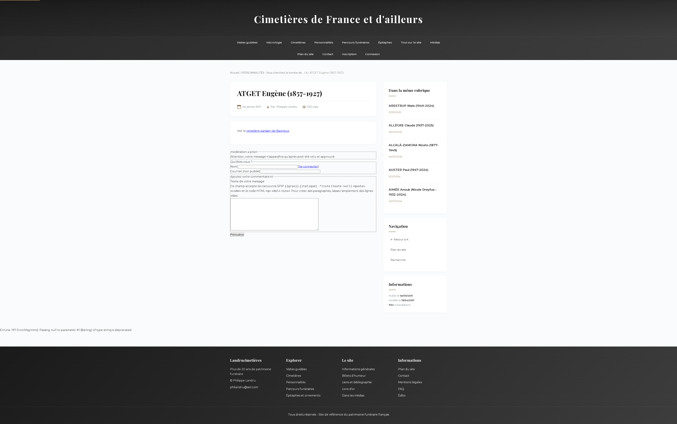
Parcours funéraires (355, 42)
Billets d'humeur (354, 375)
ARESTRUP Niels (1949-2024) (411, 106)
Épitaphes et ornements (303, 395)
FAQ (401, 389)
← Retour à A (399, 239)
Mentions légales (410, 382)
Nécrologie (274, 42)
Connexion (372, 54)
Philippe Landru (286, 106)
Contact (327, 54)
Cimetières (298, 42)
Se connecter (308, 166)
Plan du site (305, 54)
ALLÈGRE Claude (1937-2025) (411, 125)
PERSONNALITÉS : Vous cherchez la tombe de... (272, 72)
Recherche (398, 260)
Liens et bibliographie (357, 382)
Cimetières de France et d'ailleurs (338, 19)
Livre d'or (348, 389)
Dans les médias (353, 395)
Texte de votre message (247, 181)
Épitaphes (385, 42)
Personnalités (323, 42)
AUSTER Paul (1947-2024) (408, 170)
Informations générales (358, 369)
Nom (233, 166)
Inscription (349, 54)
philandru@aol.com (244, 387)
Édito (401, 395)
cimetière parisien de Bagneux (267, 131)
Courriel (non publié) (245, 171)
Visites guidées (247, 42)
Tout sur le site (411, 42)
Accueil (234, 72)
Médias (435, 42)
